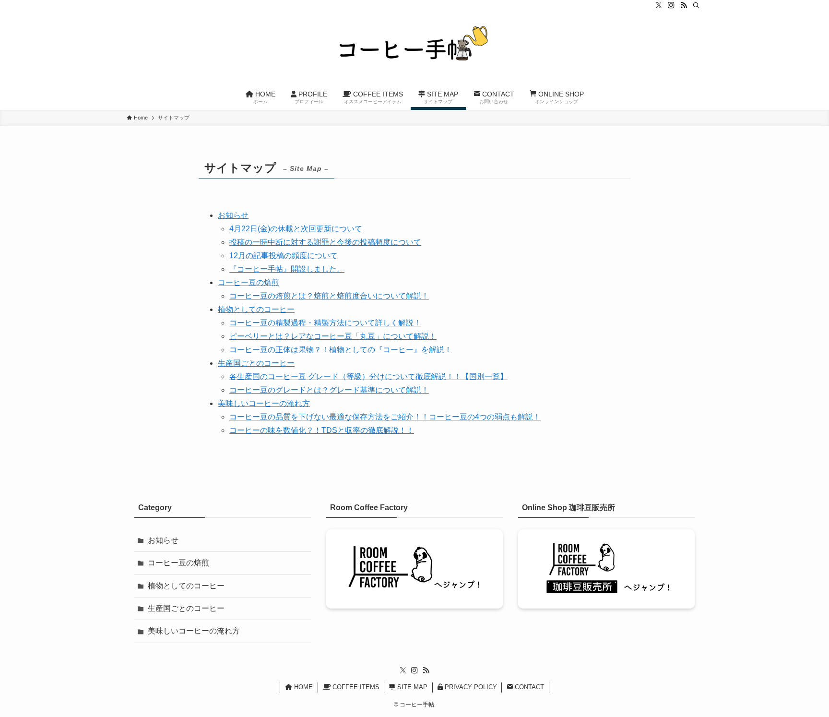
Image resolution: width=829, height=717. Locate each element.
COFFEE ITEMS (355, 687)
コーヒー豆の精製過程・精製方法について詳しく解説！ (325, 323)
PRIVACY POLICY (470, 687)
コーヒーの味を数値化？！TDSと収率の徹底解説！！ (321, 430)
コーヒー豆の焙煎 (248, 282)
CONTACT (528, 687)
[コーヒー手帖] (414, 48)
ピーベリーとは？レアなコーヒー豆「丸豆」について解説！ (333, 336)
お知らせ (233, 215)
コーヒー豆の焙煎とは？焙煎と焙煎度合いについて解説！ (329, 296)
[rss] (683, 5)
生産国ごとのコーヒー (256, 363)
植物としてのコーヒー (256, 309)
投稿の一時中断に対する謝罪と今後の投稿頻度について (325, 242)
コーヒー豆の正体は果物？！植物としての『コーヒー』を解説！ (340, 350)
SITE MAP (411, 687)
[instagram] (671, 5)
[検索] (696, 5)
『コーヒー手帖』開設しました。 (286, 269)
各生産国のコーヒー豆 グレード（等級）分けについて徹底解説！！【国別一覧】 (368, 376)
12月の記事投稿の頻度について (283, 255)
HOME (302, 687)
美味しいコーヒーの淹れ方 (264, 403)
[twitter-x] (658, 5)
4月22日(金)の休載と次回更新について (295, 229)
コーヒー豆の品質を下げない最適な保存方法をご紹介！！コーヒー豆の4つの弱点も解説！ (385, 417)
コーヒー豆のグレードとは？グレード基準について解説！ (329, 390)
